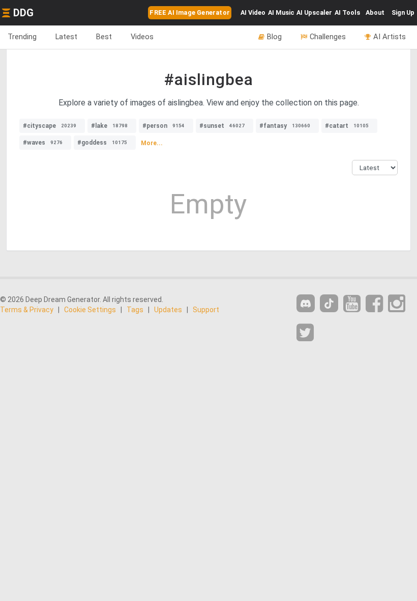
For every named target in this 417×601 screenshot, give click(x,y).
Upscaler (314, 12)
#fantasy (284, 125)
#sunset (222, 125)
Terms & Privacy (26, 310)
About (375, 12)
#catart (347, 125)
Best (104, 36)
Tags (135, 310)
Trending (22, 36)
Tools (347, 12)
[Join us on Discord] (305, 303)
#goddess (102, 142)
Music (281, 12)
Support (206, 310)
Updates (168, 310)
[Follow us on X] (305, 333)
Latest (66, 36)
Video (253, 12)
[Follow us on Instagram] (396, 304)
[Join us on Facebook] (374, 304)
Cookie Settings (90, 310)
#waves (43, 142)
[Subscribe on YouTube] (352, 304)
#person (163, 125)
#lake (109, 125)
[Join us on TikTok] (329, 303)
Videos (142, 36)
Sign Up (403, 12)
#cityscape (49, 125)
